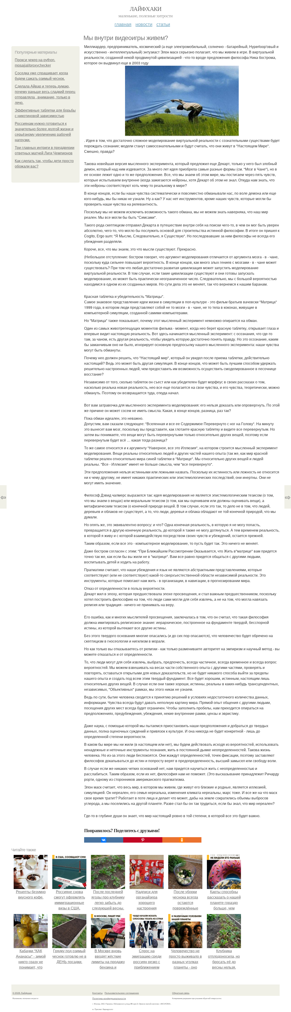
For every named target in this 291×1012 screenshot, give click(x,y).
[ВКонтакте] (103, 840)
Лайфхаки (145, 9)
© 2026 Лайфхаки (22, 992)
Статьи (163, 24)
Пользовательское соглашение (122, 992)
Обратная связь (180, 992)
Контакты (97, 992)
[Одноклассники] (181, 840)
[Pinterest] (142, 840)
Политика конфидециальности (109, 998)
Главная (123, 24)
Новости (143, 24)
